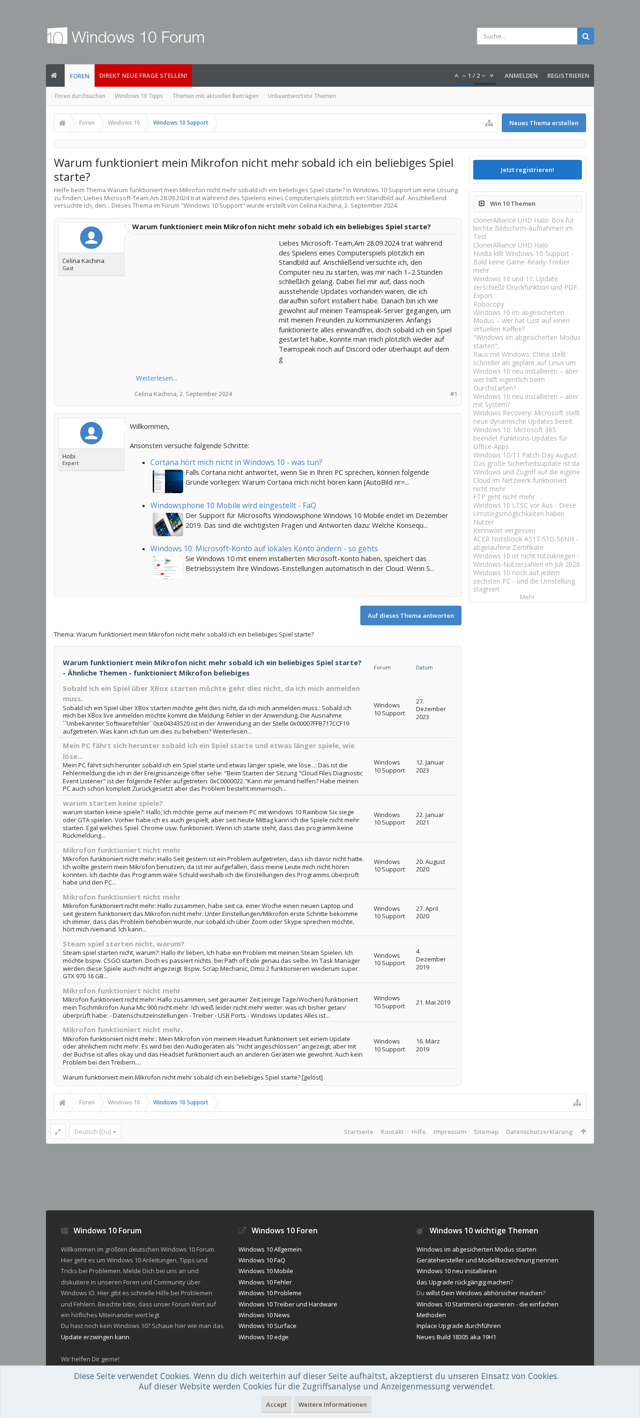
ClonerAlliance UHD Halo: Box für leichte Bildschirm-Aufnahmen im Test (523, 228)
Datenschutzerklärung (539, 1131)
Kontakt (392, 1131)
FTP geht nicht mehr (504, 496)
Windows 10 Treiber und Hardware (287, 1304)
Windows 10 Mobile (265, 1271)
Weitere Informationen (332, 1404)
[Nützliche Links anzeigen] (489, 123)
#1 (453, 394)
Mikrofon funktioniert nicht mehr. (123, 1029)
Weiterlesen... (156, 378)
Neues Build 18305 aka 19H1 (456, 1337)
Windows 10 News (264, 1315)
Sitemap (486, 1131)
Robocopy (488, 304)
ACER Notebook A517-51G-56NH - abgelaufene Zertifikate (525, 543)
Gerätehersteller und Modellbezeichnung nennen (487, 1260)
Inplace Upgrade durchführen (459, 1325)
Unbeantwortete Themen (302, 96)
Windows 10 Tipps (139, 96)
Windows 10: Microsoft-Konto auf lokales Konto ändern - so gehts (264, 548)
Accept (276, 1404)
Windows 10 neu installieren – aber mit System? (526, 400)
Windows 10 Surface (267, 1325)
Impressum (449, 1131)
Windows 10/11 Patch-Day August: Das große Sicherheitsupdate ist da (526, 459)
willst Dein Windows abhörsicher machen (484, 1293)
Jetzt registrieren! (527, 169)
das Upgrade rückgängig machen (463, 1282)
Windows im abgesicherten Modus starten (476, 1249)
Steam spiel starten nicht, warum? (124, 943)
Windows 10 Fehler (265, 1282)
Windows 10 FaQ (261, 1260)
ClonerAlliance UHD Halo (510, 244)
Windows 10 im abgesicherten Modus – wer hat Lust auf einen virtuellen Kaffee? (521, 321)
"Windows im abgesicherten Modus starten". (526, 341)
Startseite (358, 1131)
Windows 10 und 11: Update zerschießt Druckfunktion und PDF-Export (526, 287)
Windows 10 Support (213, 205)
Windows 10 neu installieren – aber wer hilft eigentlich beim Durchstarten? (526, 379)
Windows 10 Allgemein (270, 1249)
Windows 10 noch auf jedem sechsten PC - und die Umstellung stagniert (524, 581)
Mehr (527, 597)
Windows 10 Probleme (270, 1293)
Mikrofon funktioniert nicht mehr (122, 850)
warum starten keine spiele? (113, 803)
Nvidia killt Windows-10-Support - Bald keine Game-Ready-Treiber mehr (523, 262)
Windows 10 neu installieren (457, 1271)
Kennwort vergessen (504, 530)
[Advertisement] (206, 296)
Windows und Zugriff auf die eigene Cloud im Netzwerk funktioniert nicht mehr (526, 480)
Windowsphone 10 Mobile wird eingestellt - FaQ (233, 505)
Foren (79, 76)
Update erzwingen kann (95, 1337)
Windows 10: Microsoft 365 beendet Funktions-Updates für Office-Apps (520, 438)
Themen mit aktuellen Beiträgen (215, 96)
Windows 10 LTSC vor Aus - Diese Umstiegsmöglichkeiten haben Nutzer (524, 513)
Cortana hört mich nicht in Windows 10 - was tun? (236, 462)
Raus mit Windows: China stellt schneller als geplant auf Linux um (524, 358)
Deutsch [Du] (92, 1131)
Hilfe (418, 1131)
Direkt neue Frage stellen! (143, 75)
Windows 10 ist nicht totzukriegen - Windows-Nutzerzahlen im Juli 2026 (526, 560)
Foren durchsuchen (80, 96)
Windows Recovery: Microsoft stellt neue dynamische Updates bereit (526, 417)
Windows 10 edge (263, 1337)
